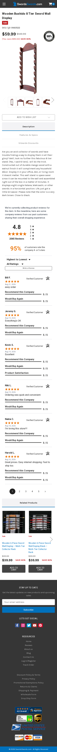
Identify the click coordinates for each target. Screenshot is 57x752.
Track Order (28, 665)
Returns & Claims (28, 686)
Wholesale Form (28, 694)
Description (28, 126)
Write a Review (28, 268)
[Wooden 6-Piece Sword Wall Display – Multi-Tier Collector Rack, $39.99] (13, 522)
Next (53, 100)
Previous (4, 100)
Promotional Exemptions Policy (29, 682)
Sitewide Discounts (28, 143)
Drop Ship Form (28, 698)
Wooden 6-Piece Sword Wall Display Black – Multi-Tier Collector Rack (39, 547)
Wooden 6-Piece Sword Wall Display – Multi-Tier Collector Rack (13, 546)
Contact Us (28, 657)
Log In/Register (28, 661)
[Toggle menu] (4, 4)
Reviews (28, 645)
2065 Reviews (18, 238)
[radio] (33, 226)
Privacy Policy (28, 679)
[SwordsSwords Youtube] (34, 625)
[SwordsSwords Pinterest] (40, 625)
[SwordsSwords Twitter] (29, 625)
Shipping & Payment (28, 690)
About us (28, 649)
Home (28, 641)
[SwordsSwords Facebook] (17, 625)
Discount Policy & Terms (28, 675)
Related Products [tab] (28, 502)
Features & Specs (28, 135)
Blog (28, 653)
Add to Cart (14, 568)
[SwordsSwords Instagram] (23, 625)
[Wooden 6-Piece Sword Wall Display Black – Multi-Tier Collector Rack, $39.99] (40, 522)
